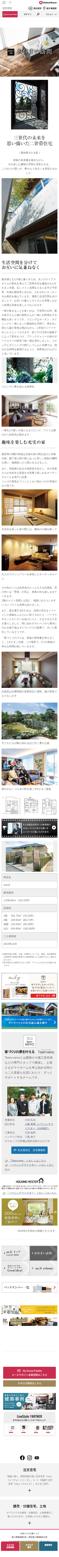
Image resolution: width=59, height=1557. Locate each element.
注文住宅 (7, 8)
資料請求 (37, 8)
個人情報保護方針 (19, 1537)
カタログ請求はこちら (29, 1383)
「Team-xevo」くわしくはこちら (27, 1160)
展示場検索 (51, 8)
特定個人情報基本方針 (38, 1537)
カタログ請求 (29, 1546)
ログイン (27, 14)
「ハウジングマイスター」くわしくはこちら (31, 1192)
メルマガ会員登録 (10, 1546)
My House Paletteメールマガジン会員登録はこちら (29, 1372)
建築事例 (48, 1545)
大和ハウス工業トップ (29, 1533)
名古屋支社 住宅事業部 (31, 1150)
